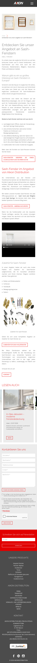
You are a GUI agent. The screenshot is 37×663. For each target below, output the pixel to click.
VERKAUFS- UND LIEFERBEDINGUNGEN (18, 602)
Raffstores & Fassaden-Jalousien (18, 574)
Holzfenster (18, 568)
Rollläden (18, 572)
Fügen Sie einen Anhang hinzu (13, 490)
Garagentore (18, 577)
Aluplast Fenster (18, 563)
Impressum (18, 600)
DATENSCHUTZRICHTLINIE (18, 598)
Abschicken (7, 523)
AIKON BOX (18, 596)
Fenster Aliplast (18, 566)
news (3, 36)
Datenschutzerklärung (13, 507)
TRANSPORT (18, 593)
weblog (18, 607)
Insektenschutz (18, 579)
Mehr (9, 438)
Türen (18, 570)
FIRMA (18, 591)
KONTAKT (18, 604)
